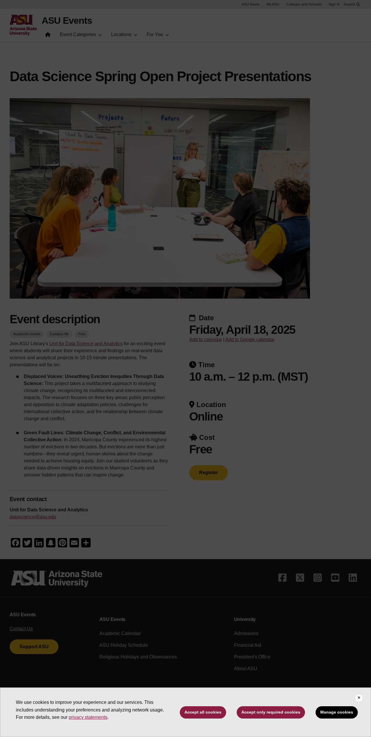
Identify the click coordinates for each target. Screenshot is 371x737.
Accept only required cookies (270, 712)
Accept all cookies (202, 712)
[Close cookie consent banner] (359, 698)
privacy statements (88, 717)
